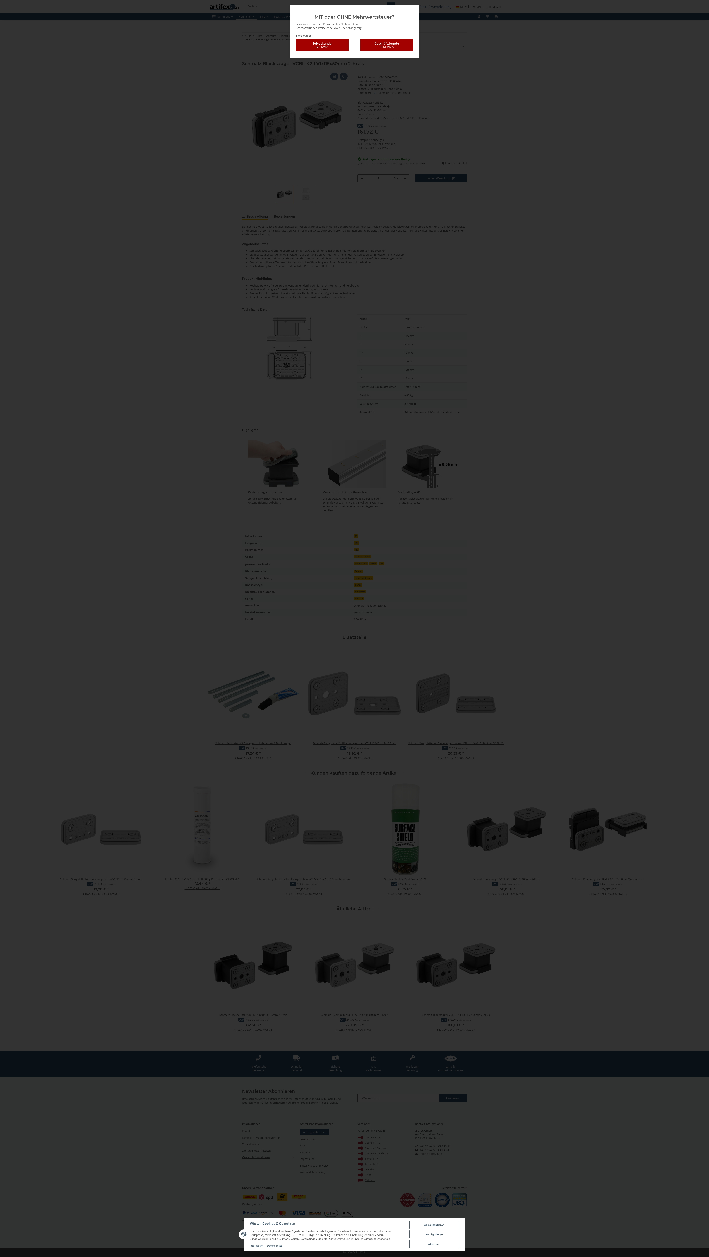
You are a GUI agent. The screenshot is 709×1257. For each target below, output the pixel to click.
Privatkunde (322, 45)
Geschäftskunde (386, 45)
